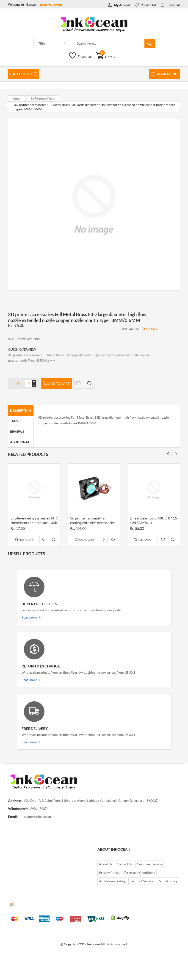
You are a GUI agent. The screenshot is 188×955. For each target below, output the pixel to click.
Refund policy (167, 881)
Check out (173, 5)
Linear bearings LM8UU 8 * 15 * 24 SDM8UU (153, 520)
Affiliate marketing (112, 881)
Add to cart (58, 383)
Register (46, 5)
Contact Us (125, 864)
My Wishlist (148, 5)
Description (20, 410)
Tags (14, 421)
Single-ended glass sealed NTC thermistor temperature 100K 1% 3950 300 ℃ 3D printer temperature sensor (34, 521)
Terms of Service (141, 881)
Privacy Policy (109, 872)
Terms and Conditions (139, 872)
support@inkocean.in (39, 816)
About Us (105, 864)
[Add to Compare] (89, 383)
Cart (107, 56)
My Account (121, 5)
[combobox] (108, 43)
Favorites (84, 56)
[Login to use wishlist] (78, 383)
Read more (29, 617)
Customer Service (149, 864)
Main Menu (167, 74)
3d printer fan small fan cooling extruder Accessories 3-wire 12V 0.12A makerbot (92, 521)
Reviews (17, 431)
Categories (21, 74)
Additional (20, 442)
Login (58, 5)
